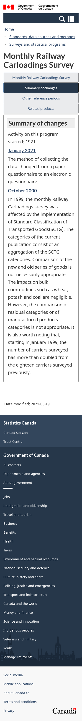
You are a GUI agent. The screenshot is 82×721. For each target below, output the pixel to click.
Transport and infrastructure (25, 595)
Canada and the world (20, 603)
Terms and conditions (20, 702)
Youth (7, 648)
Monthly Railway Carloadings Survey (41, 77)
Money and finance (18, 612)
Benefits (9, 532)
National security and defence (26, 568)
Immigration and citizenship (25, 505)
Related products (41, 108)
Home (8, 29)
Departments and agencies (24, 474)
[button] (42, 19)
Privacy (8, 710)
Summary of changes (41, 88)
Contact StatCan (15, 432)
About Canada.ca (16, 693)
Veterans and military (19, 639)
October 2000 (22, 190)
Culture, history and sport (23, 577)
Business (10, 523)
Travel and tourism (17, 514)
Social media (13, 675)
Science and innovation (21, 621)
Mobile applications (18, 684)
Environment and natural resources (30, 559)
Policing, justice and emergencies (29, 586)
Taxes (7, 550)
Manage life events (18, 657)
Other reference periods (41, 98)
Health (8, 541)
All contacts (12, 465)
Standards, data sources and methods (42, 36)
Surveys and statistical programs (37, 44)
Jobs (6, 497)
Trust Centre (13, 441)
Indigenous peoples (18, 630)
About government (17, 482)
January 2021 (22, 150)
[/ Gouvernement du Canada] (30, 8)
